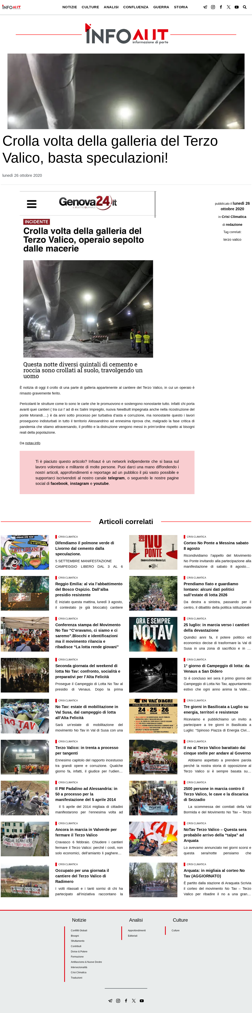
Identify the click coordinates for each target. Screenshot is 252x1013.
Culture (176, 930)
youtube (101, 483)
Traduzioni (76, 977)
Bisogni (75, 935)
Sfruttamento (77, 941)
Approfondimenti (137, 930)
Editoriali (132, 935)
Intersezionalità (79, 967)
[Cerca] (245, 7)
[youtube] (237, 7)
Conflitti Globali (79, 930)
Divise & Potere (79, 951)
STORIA (181, 7)
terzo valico (232, 240)
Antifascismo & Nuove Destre (86, 962)
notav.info (32, 443)
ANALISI (111, 7)
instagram (79, 483)
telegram (116, 478)
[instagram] (213, 7)
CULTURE (90, 7)
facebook (59, 483)
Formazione (77, 956)
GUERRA (161, 7)
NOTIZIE (69, 7)
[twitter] (229, 7)
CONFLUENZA (136, 7)
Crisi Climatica (234, 217)
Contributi (76, 946)
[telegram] (205, 7)
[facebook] (221, 7)
